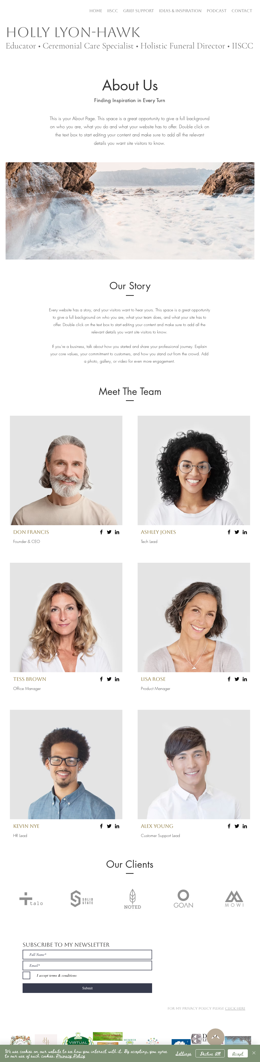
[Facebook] (101, 532)
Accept (237, 1053)
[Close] (254, 1053)
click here (235, 1008)
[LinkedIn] (117, 532)
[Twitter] (109, 532)
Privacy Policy (70, 1055)
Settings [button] (183, 1053)
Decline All (210, 1053)
